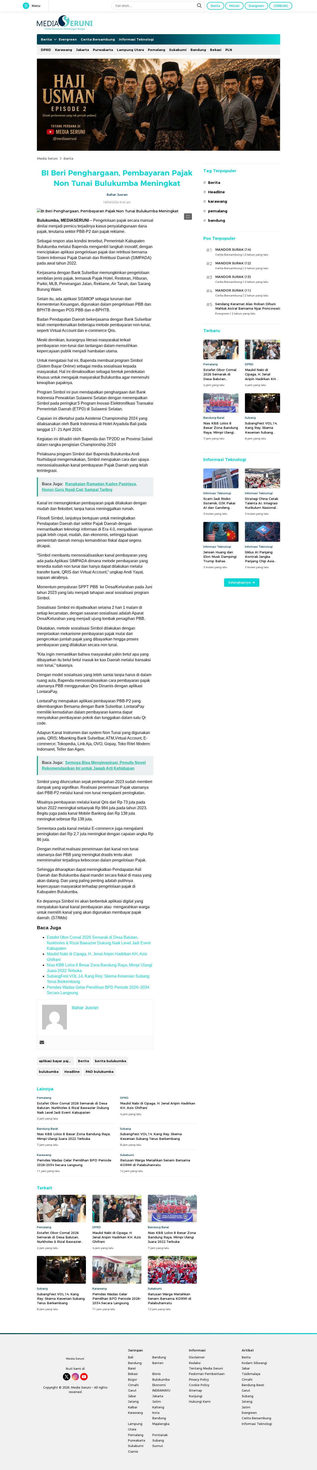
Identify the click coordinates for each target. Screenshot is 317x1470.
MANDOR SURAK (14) (233, 249)
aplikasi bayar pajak (55, 1061)
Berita (68, 158)
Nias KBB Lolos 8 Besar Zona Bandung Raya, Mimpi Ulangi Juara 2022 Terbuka (73, 1136)
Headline (72, 1072)
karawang (217, 201)
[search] (200, 5)
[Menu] (27, 6)
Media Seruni (47, 158)
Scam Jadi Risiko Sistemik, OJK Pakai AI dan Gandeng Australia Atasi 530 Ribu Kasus (219, 508)
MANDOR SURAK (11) (233, 290)
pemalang (217, 211)
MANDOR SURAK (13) (233, 277)
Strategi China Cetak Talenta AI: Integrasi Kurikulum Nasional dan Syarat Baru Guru (262, 505)
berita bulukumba (110, 1061)
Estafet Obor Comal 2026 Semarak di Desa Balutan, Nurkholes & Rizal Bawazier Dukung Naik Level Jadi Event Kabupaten (99, 943)
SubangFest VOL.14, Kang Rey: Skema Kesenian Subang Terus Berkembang (151, 1136)
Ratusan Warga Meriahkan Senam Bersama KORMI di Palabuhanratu (155, 1162)
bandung (216, 220)
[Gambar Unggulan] (108, 211)
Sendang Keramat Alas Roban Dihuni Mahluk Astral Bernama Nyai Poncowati (247, 306)
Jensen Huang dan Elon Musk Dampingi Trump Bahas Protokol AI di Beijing (220, 559)
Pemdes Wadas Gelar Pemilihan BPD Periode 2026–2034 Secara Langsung (74, 1162)
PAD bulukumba (99, 1072)
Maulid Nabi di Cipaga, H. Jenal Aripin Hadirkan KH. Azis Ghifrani (157, 1105)
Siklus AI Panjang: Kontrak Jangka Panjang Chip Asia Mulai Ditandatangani (262, 559)
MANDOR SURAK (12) (233, 263)
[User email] (42, 1042)
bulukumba (48, 1072)
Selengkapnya (239, 582)
